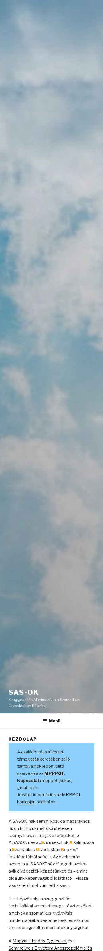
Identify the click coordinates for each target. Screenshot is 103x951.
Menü (54, 720)
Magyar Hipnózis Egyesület (40, 941)
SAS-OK (24, 692)
